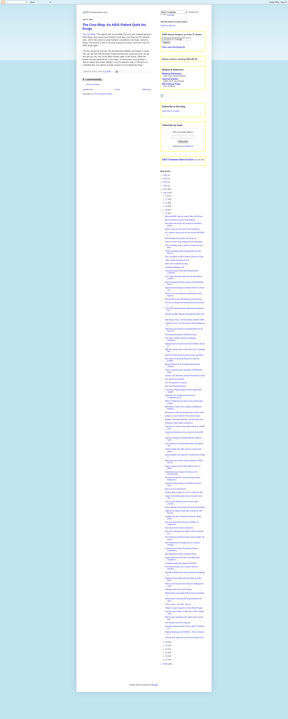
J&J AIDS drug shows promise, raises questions (184, 355)
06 (166, 642)
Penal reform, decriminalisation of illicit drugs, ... (184, 299)
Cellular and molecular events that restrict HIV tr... (185, 638)
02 (166, 656)
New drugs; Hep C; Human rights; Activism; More (184, 320)
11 (166, 199)
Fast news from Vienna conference (179, 528)
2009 (165, 664)
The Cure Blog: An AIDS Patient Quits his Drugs (184, 257)
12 (166, 196)
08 (166, 210)
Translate (170, 15)
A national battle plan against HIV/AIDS (181, 563)
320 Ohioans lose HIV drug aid (177, 623)
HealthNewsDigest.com (174, 267)
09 (166, 206)
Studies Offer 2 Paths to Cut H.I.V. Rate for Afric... (184, 492)
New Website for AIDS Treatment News (181, 554)
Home (117, 90)
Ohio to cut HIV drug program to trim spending (183, 242)
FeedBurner (188, 146)
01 (166, 660)
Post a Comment (93, 84)
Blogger (155, 685)
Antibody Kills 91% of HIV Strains (178, 589)
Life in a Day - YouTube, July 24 (178, 604)
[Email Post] (116, 71)
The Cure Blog (88, 34)
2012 (165, 186)
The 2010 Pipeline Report (175, 386)
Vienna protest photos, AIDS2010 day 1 (181, 335)
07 (166, 213)
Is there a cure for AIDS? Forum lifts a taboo (182, 416)
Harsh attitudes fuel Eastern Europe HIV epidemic (185, 507)
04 (166, 649)
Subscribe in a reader (171, 111)
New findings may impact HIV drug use (180, 238)
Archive (178, 159)
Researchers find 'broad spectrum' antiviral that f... (185, 412)
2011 (165, 189)
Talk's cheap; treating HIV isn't (177, 260)
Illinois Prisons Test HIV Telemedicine (180, 220)
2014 (165, 179)
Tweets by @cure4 (168, 25)
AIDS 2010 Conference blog (176, 264)
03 (166, 653)
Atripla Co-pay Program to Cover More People (183, 608)
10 (166, 203)
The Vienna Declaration (174, 379)
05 (166, 645)
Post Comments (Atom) (103, 94)
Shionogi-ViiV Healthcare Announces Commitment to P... (180, 396)
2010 (165, 193)
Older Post (146, 90)
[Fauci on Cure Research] (175, 489)
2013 (165, 182)
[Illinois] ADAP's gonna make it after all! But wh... (184, 216)
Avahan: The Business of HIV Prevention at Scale (185, 376)
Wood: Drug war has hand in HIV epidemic (182, 229)
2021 (165, 175)
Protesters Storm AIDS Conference (179, 423)
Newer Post (88, 90)
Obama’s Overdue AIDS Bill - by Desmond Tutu (184, 419)
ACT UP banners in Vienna (176, 383)
